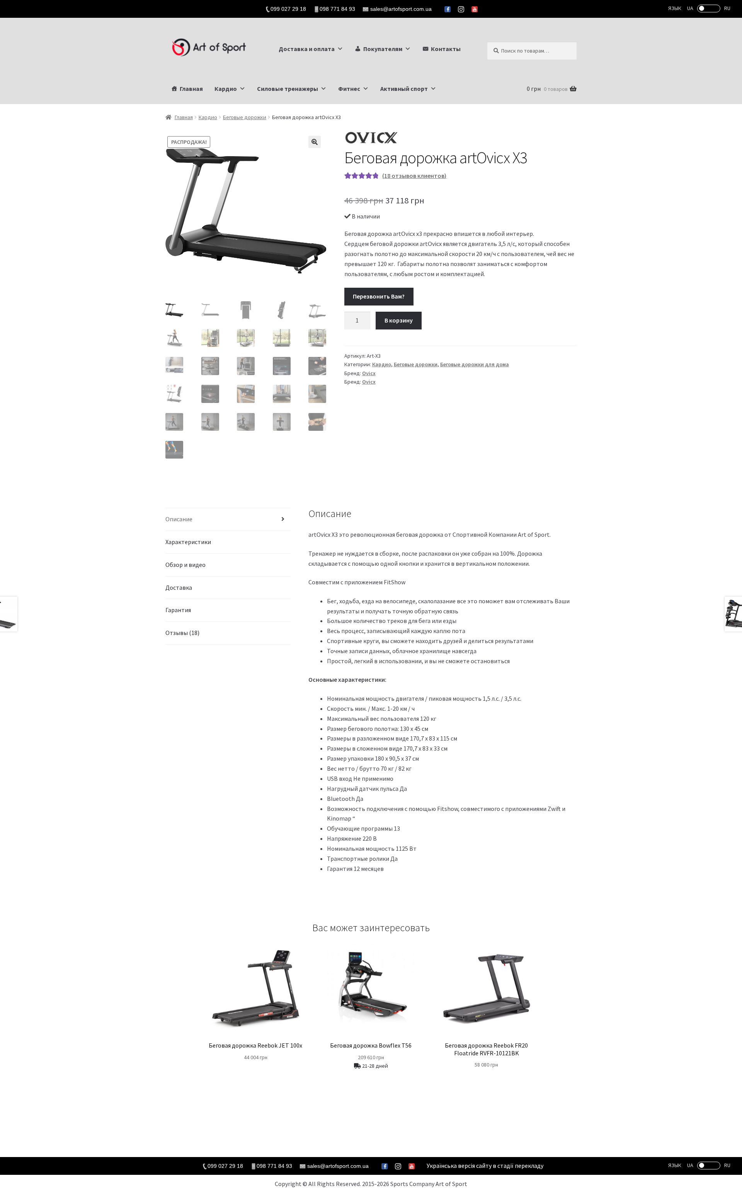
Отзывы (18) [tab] (182, 633)
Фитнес (349, 88)
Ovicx (369, 373)
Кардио (225, 88)
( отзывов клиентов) (414, 175)
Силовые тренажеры (287, 88)
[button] (314, 142)
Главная (191, 88)
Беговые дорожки (244, 117)
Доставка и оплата (307, 49)
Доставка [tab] (178, 587)
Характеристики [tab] (188, 542)
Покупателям (382, 49)
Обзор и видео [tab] (185, 564)
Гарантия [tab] (178, 610)
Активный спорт (404, 88)
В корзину (399, 320)
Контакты (446, 49)
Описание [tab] (178, 519)
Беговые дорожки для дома (474, 364)
